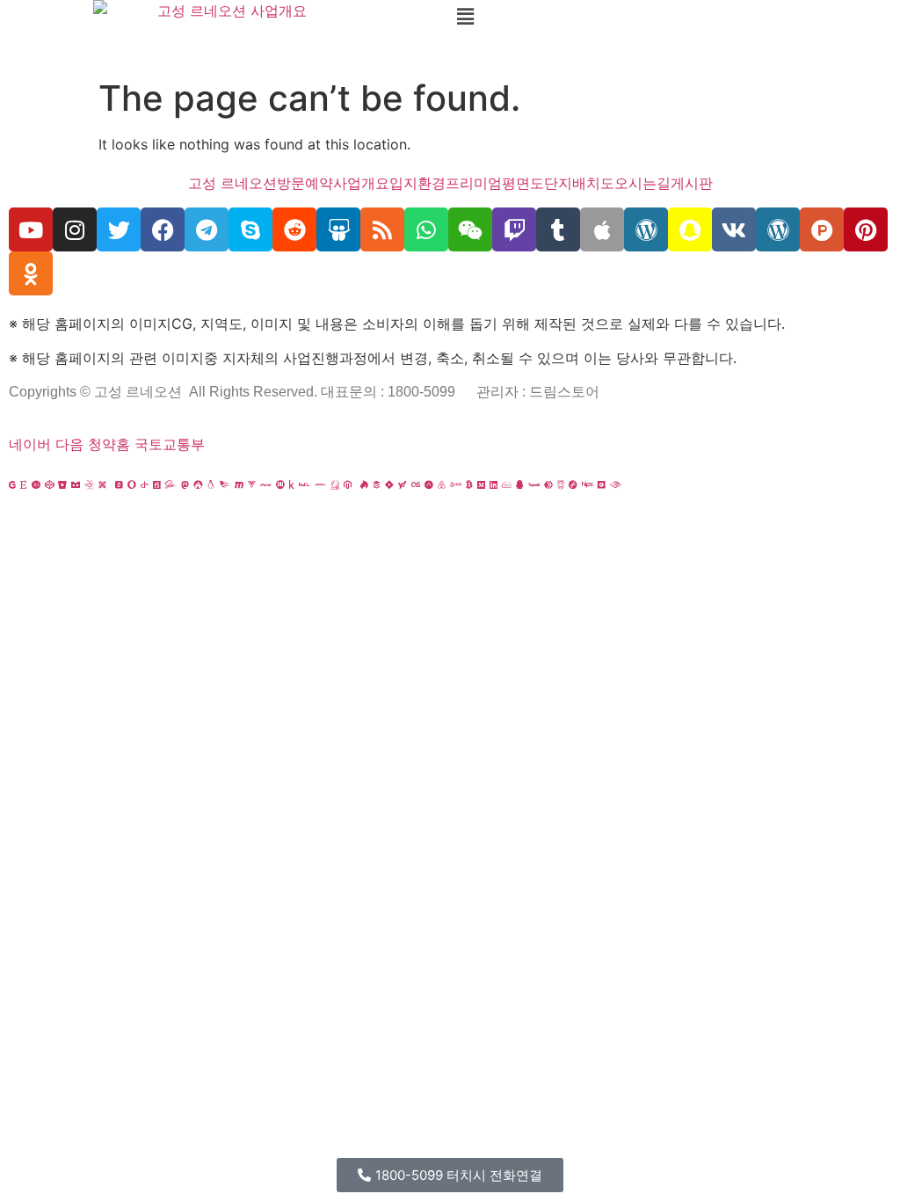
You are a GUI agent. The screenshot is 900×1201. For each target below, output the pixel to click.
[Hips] (587, 484)
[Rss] (382, 229)
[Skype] (250, 229)
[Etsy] (23, 484)
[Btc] (469, 484)
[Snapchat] (690, 229)
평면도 (523, 183)
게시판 (692, 183)
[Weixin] (470, 229)
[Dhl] (320, 484)
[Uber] (602, 484)
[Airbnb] (442, 484)
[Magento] (348, 484)
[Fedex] (304, 484)
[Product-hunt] (822, 229)
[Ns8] (455, 484)
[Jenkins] (334, 484)
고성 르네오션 (232, 183)
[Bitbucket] (62, 484)
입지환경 (417, 183)
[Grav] (573, 484)
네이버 (30, 444)
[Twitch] (514, 229)
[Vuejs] (252, 484)
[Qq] (520, 484)
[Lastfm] (415, 484)
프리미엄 (474, 183)
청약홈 (109, 444)
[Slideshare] (338, 229)
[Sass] (171, 484)
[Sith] (102, 484)
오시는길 (642, 183)
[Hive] (548, 484)
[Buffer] (377, 484)
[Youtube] (31, 229)
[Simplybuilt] (75, 484)
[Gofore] (12, 484)
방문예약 (305, 183)
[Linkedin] (493, 484)
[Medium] (481, 484)
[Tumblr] (558, 229)
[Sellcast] (119, 484)
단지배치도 (579, 183)
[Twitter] (119, 229)
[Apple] (602, 229)
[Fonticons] (157, 484)
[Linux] (210, 484)
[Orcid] (36, 484)
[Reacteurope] (89, 484)
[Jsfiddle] (507, 484)
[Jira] (389, 484)
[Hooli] (534, 484)
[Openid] (145, 484)
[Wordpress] (646, 229)
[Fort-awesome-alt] (197, 484)
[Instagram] (75, 229)
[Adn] (429, 484)
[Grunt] (560, 484)
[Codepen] (49, 484)
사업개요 (361, 183)
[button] (675, 16)
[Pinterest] (866, 229)
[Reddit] (294, 229)
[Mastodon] (185, 484)
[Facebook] (163, 229)
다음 (69, 444)
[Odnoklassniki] (31, 273)
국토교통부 (169, 444)
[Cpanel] (266, 484)
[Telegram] (207, 229)
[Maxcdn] (239, 484)
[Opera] (131, 484)
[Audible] (615, 484)
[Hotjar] (364, 484)
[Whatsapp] (426, 229)
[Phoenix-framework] (224, 484)
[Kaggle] (291, 484)
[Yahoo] (402, 484)
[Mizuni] (280, 484)
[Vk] (734, 229)
